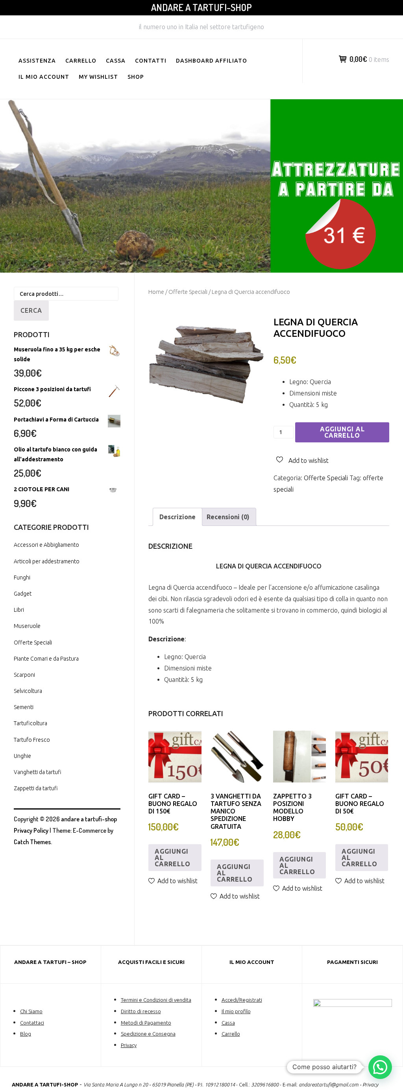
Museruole (27, 626)
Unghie (22, 756)
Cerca (31, 310)
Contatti (150, 61)
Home (156, 291)
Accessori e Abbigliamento (46, 545)
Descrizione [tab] (177, 516)
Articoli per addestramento (46, 561)
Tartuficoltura (30, 723)
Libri (19, 610)
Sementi (23, 707)
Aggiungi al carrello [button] (172, 857)
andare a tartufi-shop (201, 7)
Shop (136, 77)
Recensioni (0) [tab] (228, 516)
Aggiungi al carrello (342, 432)
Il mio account (43, 77)
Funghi (22, 577)
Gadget (22, 593)
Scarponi (24, 675)
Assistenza (37, 61)
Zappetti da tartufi (36, 788)
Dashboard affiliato (211, 61)
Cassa (116, 61)
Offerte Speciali (187, 291)
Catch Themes (32, 842)
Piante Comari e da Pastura (46, 658)
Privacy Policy (31, 830)
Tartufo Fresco (32, 740)
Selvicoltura (28, 691)
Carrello (80, 61)
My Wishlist (98, 77)
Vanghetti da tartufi (37, 772)
